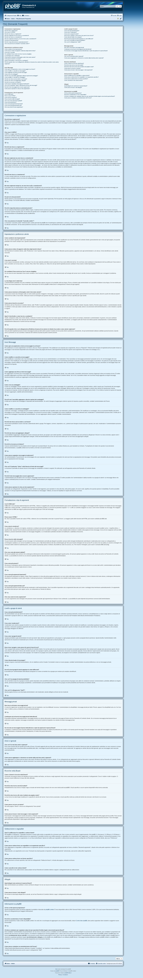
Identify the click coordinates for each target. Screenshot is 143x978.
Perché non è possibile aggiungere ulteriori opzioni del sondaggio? (21, 75)
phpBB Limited (50, 909)
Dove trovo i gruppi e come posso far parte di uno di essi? (79, 35)
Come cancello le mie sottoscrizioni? (73, 80)
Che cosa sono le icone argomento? (14, 107)
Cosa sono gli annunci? (10, 102)
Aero (56, 969)
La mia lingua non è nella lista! (12, 55)
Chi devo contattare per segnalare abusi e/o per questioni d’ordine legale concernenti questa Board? (89, 96)
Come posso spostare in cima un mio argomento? (17, 88)
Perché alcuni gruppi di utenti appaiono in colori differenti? (78, 38)
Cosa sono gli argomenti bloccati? (13, 105)
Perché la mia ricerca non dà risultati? (73, 65)
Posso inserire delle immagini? (12, 99)
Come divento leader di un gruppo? (73, 37)
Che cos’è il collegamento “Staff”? (72, 42)
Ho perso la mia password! (11, 40)
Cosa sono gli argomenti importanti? (14, 103)
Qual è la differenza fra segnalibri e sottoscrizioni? (77, 75)
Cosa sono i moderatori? (70, 32)
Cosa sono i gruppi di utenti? (71, 34)
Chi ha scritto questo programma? (73, 93)
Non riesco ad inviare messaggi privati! (74, 47)
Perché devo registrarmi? (11, 30)
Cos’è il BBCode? (9, 94)
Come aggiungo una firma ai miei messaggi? (16, 72)
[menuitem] (19, 15)
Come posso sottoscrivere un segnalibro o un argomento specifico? (81, 77)
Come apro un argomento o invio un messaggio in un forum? (20, 69)
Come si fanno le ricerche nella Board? (74, 63)
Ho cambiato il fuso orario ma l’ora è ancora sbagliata (18, 54)
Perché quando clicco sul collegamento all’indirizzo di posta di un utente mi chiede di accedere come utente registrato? (32, 62)
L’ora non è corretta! (10, 52)
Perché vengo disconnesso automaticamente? (16, 42)
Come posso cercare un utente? (72, 68)
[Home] (13, 6)
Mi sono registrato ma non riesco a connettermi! (17, 35)
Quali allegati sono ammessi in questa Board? (75, 86)
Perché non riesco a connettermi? (13, 37)
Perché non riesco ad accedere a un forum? (16, 79)
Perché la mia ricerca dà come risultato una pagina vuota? (79, 66)
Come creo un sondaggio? (11, 74)
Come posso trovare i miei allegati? (73, 87)
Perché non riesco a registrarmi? (13, 34)
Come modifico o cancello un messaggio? (15, 70)
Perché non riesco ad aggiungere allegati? (15, 80)
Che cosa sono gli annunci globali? (13, 100)
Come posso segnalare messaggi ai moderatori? (17, 83)
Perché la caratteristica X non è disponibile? (75, 94)
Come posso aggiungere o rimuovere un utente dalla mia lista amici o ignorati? (84, 58)
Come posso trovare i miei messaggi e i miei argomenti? (78, 70)
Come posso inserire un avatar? (13, 58)
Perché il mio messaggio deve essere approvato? (17, 87)
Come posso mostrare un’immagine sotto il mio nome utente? (20, 57)
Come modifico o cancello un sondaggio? (15, 77)
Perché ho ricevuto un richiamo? (13, 82)
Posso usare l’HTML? (10, 95)
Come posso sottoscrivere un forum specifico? (76, 78)
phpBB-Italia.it (68, 972)
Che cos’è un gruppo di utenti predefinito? (74, 40)
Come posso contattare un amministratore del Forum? (78, 97)
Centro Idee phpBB (81, 920)
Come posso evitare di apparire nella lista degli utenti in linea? (20, 50)
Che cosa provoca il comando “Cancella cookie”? (17, 43)
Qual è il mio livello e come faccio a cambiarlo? (16, 60)
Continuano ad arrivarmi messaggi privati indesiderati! (77, 49)
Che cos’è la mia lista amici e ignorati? (73, 56)
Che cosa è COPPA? (10, 32)
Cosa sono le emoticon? (11, 97)
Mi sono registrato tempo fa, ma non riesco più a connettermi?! (20, 38)
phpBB (57, 970)
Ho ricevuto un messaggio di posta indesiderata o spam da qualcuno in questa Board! (86, 50)
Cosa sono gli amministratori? (71, 30)
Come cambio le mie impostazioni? (13, 49)
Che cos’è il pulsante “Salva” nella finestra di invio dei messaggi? (21, 85)
